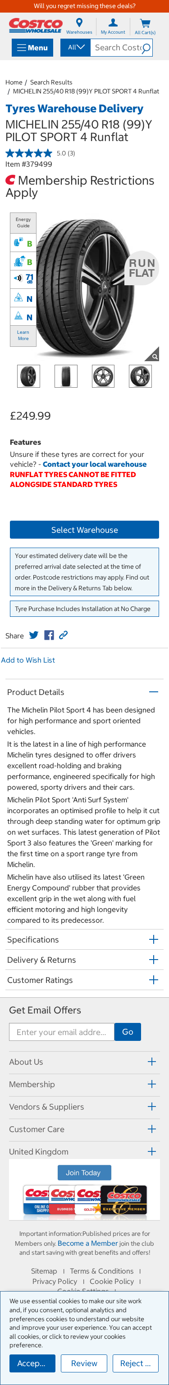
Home (14, 82)
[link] (33, 635)
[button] (147, 47)
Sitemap (44, 1270)
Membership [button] (32, 1084)
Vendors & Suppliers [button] (46, 1107)
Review (84, 1363)
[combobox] (75, 47)
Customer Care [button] (36, 1129)
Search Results (51, 82)
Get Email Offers (45, 1010)
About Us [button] (26, 1062)
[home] (36, 25)
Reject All (137, 1363)
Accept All (36, 1363)
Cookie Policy (112, 1281)
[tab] (84, 1061)
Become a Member (88, 1243)
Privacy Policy (54, 1281)
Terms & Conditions (102, 1270)
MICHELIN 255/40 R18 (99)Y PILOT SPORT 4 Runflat (86, 91)
